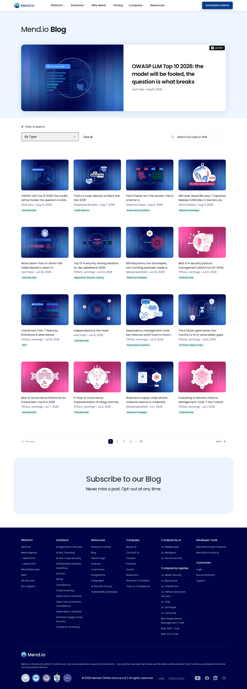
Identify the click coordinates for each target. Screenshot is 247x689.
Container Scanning (67, 627)
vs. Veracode (168, 613)
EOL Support (28, 586)
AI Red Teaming (65, 552)
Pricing (118, 5)
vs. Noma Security (171, 558)
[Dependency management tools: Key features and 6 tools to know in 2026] (149, 322)
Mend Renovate (30, 569)
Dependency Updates (69, 611)
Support (200, 580)
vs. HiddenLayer (170, 547)
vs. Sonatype (168, 607)
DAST (24, 575)
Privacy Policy (176, 678)
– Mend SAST (28, 563)
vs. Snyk (165, 601)
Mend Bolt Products (207, 552)
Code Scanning (65, 590)
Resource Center (101, 547)
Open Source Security (69, 596)
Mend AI (25, 547)
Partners (131, 563)
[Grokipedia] (224, 678)
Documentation (205, 575)
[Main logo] (26, 5)
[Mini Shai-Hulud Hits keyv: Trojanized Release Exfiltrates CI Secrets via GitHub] (202, 188)
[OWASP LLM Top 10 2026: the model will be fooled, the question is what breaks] (45, 188)
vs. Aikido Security (171, 575)
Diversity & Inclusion (138, 580)
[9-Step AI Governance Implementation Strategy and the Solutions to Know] (97, 390)
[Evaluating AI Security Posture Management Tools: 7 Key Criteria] (202, 390)
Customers (97, 569)
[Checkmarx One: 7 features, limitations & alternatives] (45, 322)
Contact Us (132, 552)
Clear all (88, 136)
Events (130, 569)
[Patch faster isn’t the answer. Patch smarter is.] (149, 188)
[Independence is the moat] (97, 322)
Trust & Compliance (138, 586)
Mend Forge (98, 558)
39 (141, 441)
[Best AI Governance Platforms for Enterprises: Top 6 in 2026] (45, 390)
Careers (130, 558)
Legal (161, 678)
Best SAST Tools (170, 628)
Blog (93, 552)
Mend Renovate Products (211, 547)
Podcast (96, 563)
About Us (131, 547)
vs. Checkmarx (169, 586)
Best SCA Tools (169, 634)
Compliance (63, 585)
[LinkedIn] (215, 678)
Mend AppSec (29, 552)
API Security (28, 580)
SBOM (59, 579)
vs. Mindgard (168, 552)
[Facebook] (207, 678)
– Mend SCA (28, 558)
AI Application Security (69, 547)
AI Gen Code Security (68, 558)
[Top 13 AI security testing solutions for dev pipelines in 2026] (97, 255)
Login (199, 569)
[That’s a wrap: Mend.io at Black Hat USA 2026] (97, 188)
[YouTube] (198, 678)
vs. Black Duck (169, 580)
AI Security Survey (101, 586)
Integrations (98, 575)
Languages (97, 580)
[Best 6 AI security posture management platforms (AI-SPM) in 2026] (202, 255)
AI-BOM (60, 573)
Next (219, 441)
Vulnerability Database (104, 591)
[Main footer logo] (33, 654)
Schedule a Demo (217, 5)
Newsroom (132, 575)
